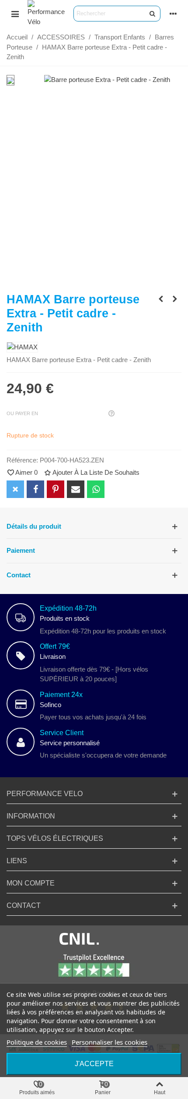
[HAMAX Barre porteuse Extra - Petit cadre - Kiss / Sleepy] (160, 299)
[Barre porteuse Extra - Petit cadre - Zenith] (107, 79)
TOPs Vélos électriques (55, 838)
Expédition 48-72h (68, 608)
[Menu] (15, 13)
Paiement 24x (61, 694)
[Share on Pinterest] (55, 489)
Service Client (62, 732)
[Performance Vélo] (46, 13)
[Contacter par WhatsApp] (95, 489)
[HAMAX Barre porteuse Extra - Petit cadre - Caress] (174, 299)
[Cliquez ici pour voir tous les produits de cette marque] (22, 347)
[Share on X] (15, 489)
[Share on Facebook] (35, 489)
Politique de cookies (37, 1042)
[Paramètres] (173, 13)
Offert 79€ (55, 646)
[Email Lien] (75, 489)
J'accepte (94, 1063)
